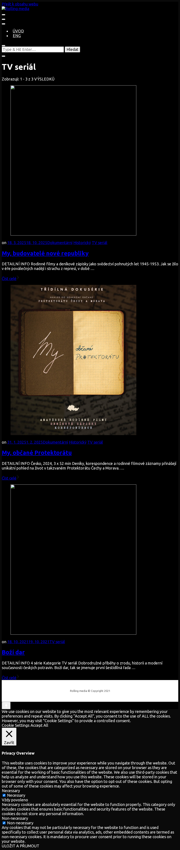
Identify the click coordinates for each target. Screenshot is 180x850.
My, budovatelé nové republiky (45, 253)
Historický (82, 242)
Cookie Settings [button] (15, 725)
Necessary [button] (11, 790)
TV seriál (99, 242)
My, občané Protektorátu (37, 452)
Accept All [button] (39, 725)
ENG (17, 35)
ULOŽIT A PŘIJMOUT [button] (20, 846)
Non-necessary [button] (15, 818)
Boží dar (13, 652)
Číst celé (9, 278)
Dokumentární (59, 242)
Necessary (16, 795)
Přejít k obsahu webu (20, 4)
